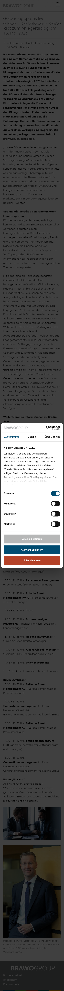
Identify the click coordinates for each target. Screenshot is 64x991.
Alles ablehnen (32, 560)
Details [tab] (32, 436)
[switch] (55, 503)
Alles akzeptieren (32, 538)
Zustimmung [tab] (11, 436)
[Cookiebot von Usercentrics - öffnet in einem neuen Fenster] (46, 428)
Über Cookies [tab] (52, 436)
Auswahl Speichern (32, 549)
